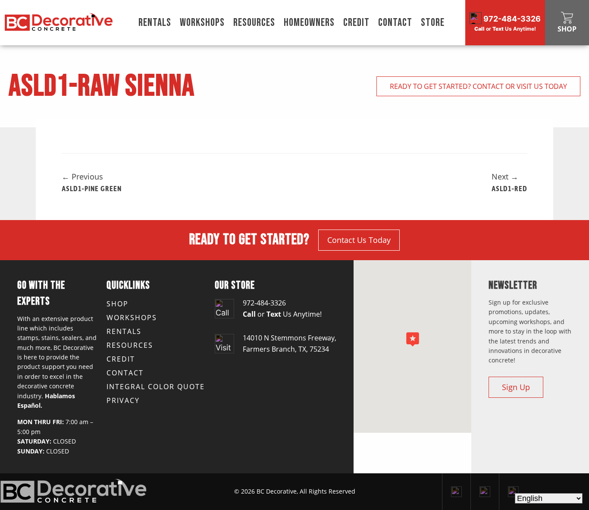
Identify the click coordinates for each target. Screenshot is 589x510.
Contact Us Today (359, 240)
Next (505, 176)
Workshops (202, 22)
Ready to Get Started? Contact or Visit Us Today (478, 86)
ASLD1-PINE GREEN (92, 188)
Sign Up (516, 387)
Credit (356, 22)
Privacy (123, 400)
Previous (82, 176)
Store (433, 22)
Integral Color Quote (156, 386)
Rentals (154, 22)
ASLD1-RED (509, 188)
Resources (254, 22)
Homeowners (309, 22)
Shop (117, 304)
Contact (395, 22)
